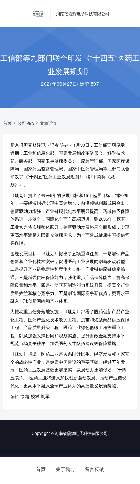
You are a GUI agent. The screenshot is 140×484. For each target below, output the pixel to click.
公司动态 (26, 123)
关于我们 (65, 469)
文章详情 (48, 123)
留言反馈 (94, 469)
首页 (7, 123)
